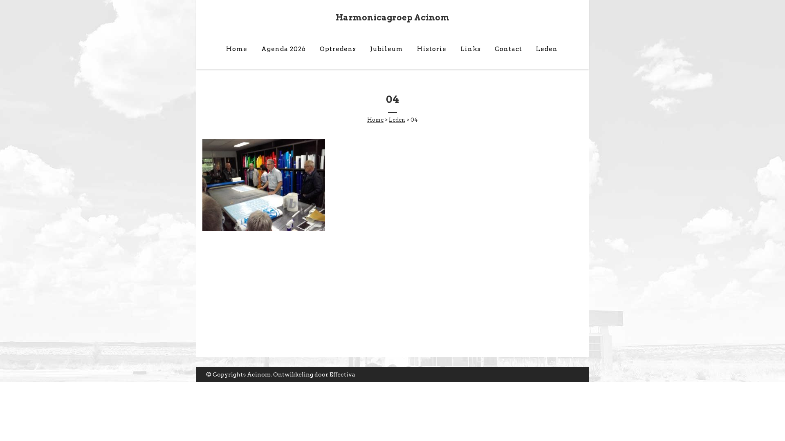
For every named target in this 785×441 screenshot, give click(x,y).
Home (375, 120)
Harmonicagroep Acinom (392, 17)
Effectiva (342, 374)
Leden (397, 120)
